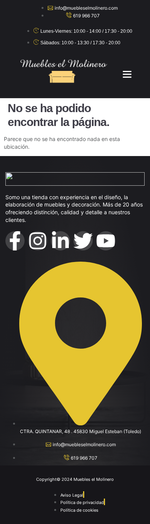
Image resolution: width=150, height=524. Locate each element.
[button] (127, 74)
